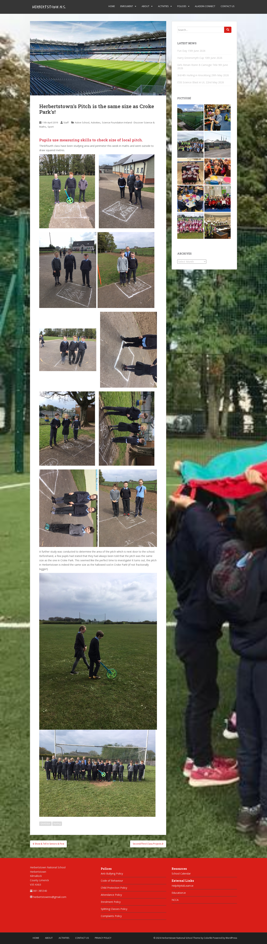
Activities (163, 6)
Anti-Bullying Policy (112, 873)
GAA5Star (45, 823)
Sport (51, 126)
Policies (181, 6)
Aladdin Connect (205, 6)
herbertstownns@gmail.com (49, 897)
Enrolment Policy (111, 902)
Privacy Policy (103, 937)
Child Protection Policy (114, 887)
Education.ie (179, 892)
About (145, 6)
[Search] (227, 30)
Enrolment (126, 6)
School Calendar (181, 873)
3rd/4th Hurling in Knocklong (194, 75)
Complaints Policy (111, 916)
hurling (57, 823)
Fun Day (182, 50)
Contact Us (227, 6)
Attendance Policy (111, 894)
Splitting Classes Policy (114, 909)
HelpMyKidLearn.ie (182, 885)
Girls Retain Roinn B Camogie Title (197, 65)
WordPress (231, 937)
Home (111, 6)
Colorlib (208, 937)
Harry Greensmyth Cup (190, 58)
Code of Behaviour (112, 880)
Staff (66, 122)
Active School (82, 122)
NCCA (175, 900)
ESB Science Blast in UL (191, 82)
